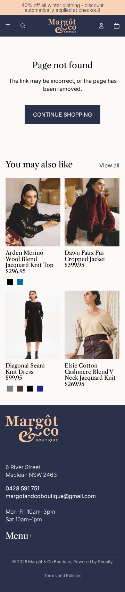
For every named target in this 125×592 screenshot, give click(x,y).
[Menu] (8, 26)
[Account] (101, 25)
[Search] (23, 25)
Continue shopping (62, 114)
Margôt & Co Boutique (49, 561)
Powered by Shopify (93, 561)
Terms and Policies (62, 575)
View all (109, 165)
